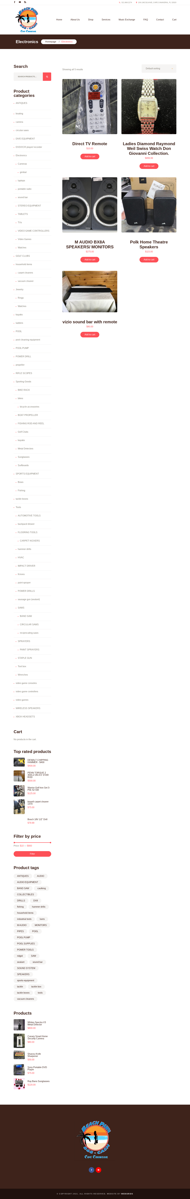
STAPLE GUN (25, 658)
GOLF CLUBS (23, 256)
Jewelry (19, 289)
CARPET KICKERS (30, 541)
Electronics (21, 155)
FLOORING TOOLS (27, 532)
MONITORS (41, 925)
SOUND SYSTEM (26, 968)
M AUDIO (21, 925)
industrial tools (24, 919)
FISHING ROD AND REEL (31, 423)
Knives (21, 574)
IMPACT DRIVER (26, 566)
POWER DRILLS (26, 591)
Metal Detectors (25, 448)
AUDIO (40, 876)
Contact (160, 19)
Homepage (50, 41)
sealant (20, 962)
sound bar (23, 197)
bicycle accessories (29, 407)
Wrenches (23, 675)
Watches (22, 247)
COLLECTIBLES (25, 894)
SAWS (21, 608)
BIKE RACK (24, 390)
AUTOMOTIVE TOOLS (29, 515)
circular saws (22, 130)
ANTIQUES (21, 103)
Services (106, 19)
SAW (33, 956)
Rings (21, 298)
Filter (32, 854)
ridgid (20, 956)
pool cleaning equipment (28, 340)
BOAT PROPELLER (28, 415)
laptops (21, 180)
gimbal (23, 172)
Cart (174, 19)
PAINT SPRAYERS (29, 649)
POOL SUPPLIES (26, 943)
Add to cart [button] (90, 156)
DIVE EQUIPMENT (25, 139)
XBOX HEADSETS (25, 716)
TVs (20, 222)
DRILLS (21, 900)
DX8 (35, 900)
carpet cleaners (25, 273)
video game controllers (27, 691)
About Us (75, 19)
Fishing (21, 490)
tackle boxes (22, 499)
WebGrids (127, 1194)
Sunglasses (23, 457)
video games (22, 700)
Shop (90, 19)
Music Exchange (127, 19)
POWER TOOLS (25, 950)
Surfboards (23, 465)
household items (24, 264)
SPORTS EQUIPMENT (27, 474)
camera (19, 122)
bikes (20, 398)
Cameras (22, 164)
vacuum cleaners (25, 999)
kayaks (19, 314)
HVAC (21, 557)
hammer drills (24, 549)
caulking (41, 888)
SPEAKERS (23, 974)
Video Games (24, 239)
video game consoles (26, 683)
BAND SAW (26, 616)
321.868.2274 (126, 2)
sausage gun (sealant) (29, 599)
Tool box (22, 666)
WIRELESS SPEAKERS (28, 708)
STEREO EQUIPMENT (29, 206)
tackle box (36, 986)
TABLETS (23, 214)
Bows (20, 482)
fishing (20, 907)
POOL (19, 331)
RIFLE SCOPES (24, 373)
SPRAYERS (24, 641)
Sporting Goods (23, 381)
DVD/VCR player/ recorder (29, 147)
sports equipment (25, 980)
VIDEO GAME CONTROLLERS (33, 231)
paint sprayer (24, 582)
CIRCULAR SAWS (29, 624)
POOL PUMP (22, 348)
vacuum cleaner (26, 281)
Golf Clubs (23, 432)
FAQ (145, 19)
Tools (18, 507)
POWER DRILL (23, 356)
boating (19, 113)
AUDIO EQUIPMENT (27, 882)
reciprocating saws (29, 633)
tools (40, 993)
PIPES (20, 931)
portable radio (24, 189)
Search (47, 76)
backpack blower (26, 524)
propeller (20, 365)
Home (59, 19)
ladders (19, 323)
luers (42, 919)
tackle (20, 986)
